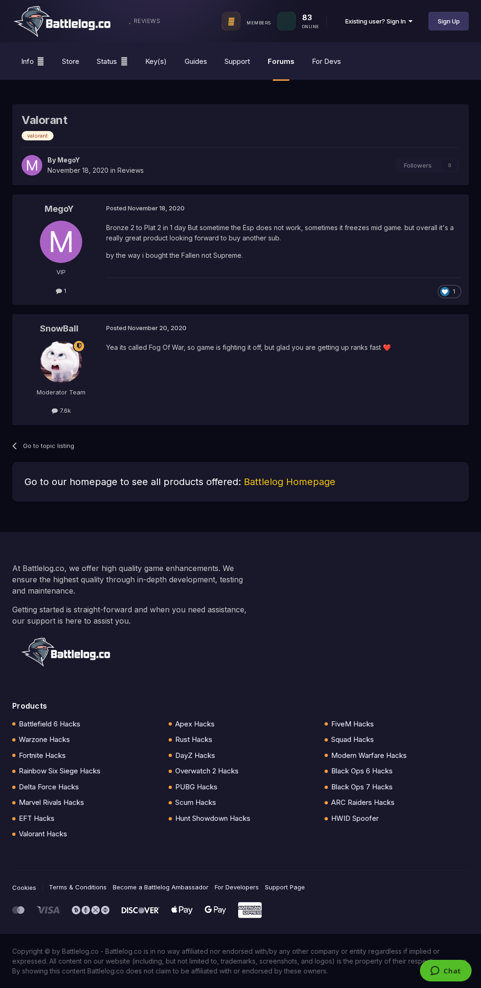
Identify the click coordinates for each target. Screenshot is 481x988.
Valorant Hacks (43, 833)
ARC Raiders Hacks (363, 802)
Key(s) (156, 61)
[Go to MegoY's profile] (32, 165)
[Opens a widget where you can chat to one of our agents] (445, 971)
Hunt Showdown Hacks (212, 818)
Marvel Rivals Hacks (51, 802)
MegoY (68, 160)
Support (237, 61)
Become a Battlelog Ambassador (161, 887)
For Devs (326, 61)
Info (27, 61)
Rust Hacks (193, 739)
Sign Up (449, 21)
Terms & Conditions (78, 887)
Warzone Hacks (44, 739)
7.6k (64, 410)
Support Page (285, 887)
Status (107, 61)
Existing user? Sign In (377, 21)
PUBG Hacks (196, 786)
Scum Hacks (195, 802)
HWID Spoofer (355, 818)
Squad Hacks (352, 739)
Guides (196, 61)
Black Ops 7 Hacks (362, 786)
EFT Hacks (36, 818)
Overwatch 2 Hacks (207, 770)
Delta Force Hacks (49, 786)
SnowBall (59, 328)
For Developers (237, 887)
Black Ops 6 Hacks (362, 770)
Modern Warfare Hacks (369, 755)
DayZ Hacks (195, 755)
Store (70, 61)
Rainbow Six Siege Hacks (60, 770)
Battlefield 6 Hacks (49, 723)
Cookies (24, 887)
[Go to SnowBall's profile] (61, 362)
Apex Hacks (195, 723)
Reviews (130, 170)
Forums (281, 61)
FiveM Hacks (352, 723)
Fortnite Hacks (42, 755)
